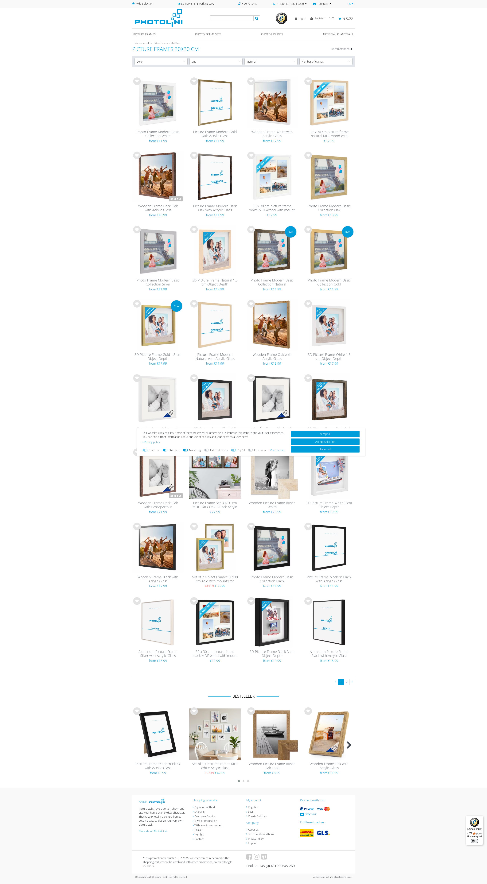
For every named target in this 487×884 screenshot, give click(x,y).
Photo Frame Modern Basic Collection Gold (329, 282)
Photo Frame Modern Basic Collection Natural (272, 282)
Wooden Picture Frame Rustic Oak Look (272, 766)
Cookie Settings (257, 816)
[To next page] (352, 682)
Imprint (252, 843)
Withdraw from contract (208, 825)
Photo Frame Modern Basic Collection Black (272, 579)
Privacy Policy (255, 838)
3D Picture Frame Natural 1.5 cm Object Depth (215, 282)
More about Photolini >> (153, 831)
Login (251, 811)
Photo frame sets (208, 34)
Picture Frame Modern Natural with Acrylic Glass (215, 357)
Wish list (137, 84)
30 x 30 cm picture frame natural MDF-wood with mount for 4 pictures (329, 134)
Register (253, 807)
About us (253, 829)
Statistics (174, 450)
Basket (198, 830)
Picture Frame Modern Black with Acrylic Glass (329, 579)
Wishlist (199, 834)
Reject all (325, 449)
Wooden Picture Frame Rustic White (272, 505)
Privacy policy (152, 442)
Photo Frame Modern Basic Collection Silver (158, 282)
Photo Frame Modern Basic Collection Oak (329, 208)
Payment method (204, 807)
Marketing (195, 450)
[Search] (257, 18)
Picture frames (144, 34)
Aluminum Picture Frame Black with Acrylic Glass (329, 654)
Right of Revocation (205, 821)
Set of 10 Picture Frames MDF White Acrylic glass (215, 766)
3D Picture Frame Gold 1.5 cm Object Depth (157, 357)
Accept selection (325, 441)
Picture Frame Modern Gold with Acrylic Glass (215, 134)
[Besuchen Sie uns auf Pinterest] (264, 858)
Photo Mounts (272, 34)
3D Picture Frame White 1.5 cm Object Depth (329, 357)
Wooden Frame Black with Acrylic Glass (158, 579)
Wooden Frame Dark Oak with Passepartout (158, 505)
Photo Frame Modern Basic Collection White (158, 134)
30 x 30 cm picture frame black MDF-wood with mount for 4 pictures (215, 654)
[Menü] (481, 818)
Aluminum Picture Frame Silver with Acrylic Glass (157, 654)
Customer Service (205, 816)
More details (277, 450)
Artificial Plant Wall (338, 34)
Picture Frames (160, 42)
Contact (199, 839)
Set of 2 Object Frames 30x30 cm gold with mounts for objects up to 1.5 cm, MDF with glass (215, 579)
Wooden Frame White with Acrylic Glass (272, 134)
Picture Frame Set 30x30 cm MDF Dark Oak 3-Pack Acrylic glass (215, 505)
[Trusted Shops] (281, 18)
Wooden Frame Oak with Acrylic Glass (272, 357)
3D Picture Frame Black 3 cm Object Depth (272, 654)
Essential (154, 450)
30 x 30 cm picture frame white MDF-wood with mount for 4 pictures (272, 208)
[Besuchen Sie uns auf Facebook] (249, 858)
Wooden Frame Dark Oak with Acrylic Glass (158, 208)
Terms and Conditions (261, 834)
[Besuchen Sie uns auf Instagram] (257, 858)
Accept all (325, 434)
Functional (260, 450)
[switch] (474, 841)
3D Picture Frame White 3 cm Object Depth (329, 505)
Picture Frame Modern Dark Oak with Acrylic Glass (215, 208)
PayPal (241, 450)
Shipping (199, 811)
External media (219, 450)
